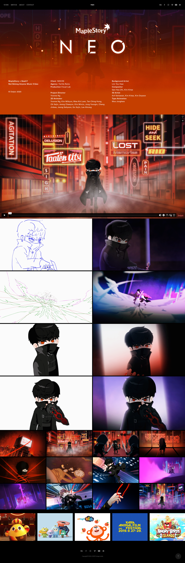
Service (14, 5)
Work (6, 5)
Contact (30, 5)
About (21, 5)
